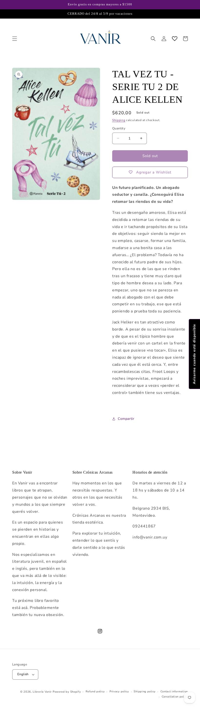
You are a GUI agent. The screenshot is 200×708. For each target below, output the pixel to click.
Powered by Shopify (67, 692)
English (23, 674)
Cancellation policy (175, 696)
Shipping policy (145, 691)
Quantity (118, 128)
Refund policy (95, 691)
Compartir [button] (126, 418)
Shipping (118, 120)
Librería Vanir (42, 692)
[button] (14, 38)
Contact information (174, 691)
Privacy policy (119, 691)
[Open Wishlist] (174, 38)
